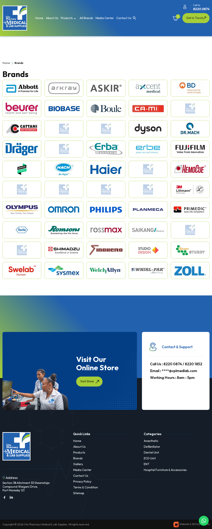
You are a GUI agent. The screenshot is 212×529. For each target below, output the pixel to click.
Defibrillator (152, 447)
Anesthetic (151, 441)
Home (39, 18)
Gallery (78, 464)
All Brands (86, 18)
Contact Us (123, 18)
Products (69, 18)
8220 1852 (193, 364)
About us (52, 18)
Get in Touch (194, 18)
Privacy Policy (82, 481)
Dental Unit (151, 452)
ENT (146, 464)
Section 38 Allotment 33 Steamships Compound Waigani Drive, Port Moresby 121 (26, 486)
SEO (194, 524)
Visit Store (87, 381)
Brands (78, 458)
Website (184, 524)
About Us (79, 447)
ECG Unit (150, 458)
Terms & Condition (85, 487)
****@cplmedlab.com (173, 370)
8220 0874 (201, 9)
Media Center (105, 18)
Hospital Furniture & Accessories (165, 470)
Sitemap (78, 493)
